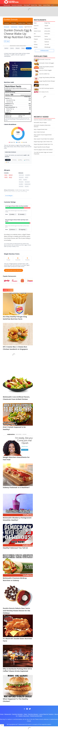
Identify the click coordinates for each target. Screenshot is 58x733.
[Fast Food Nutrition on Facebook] (24, 709)
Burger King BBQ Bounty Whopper (42, 147)
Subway (35, 44)
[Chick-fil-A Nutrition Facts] (14, 281)
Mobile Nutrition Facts (36, 716)
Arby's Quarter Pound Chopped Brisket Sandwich (43, 135)
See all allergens (9, 195)
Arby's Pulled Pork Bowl (39, 132)
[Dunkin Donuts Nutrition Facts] (30, 281)
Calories (12, 48)
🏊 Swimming (26, 160)
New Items (26, 5)
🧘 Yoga (7, 162)
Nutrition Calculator (17, 5)
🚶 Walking (8, 160)
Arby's (35, 23)
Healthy (13, 214)
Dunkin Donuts (37, 31)
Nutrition (6, 23)
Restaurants (7, 5)
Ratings (23, 48)
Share (7, 41)
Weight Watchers (31, 23)
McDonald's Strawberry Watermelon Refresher (42, 126)
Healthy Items (21, 23)
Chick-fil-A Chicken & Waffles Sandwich (43, 119)
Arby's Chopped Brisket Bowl (40, 129)
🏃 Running (14, 160)
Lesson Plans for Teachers (46, 714)
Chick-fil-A (36, 25)
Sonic (35, 41)
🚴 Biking (20, 160)
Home (1, 714)
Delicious (14, 229)
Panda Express (37, 36)
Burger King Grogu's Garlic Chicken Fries (43, 141)
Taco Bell (46, 44)
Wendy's (36, 47)
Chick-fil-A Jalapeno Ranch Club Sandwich (43, 149)
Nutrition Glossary (33, 714)
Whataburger (47, 47)
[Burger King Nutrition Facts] (22, 281)
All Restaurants (44, 50)
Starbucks (46, 41)
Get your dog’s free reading (28, 69)
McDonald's (47, 33)
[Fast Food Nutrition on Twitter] (29, 709)
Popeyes (36, 39)
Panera (46, 36)
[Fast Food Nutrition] (11, 2)
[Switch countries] (52, 5)
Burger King (47, 23)
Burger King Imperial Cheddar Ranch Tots (43, 144)
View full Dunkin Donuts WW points (13, 270)
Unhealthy (23, 214)
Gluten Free (34, 5)
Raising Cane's (47, 39)
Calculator (13, 23)
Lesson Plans (46, 5)
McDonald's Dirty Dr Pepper (40, 122)
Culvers (35, 28)
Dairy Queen (47, 28)
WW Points (29, 48)
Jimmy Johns (47, 31)
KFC (35, 33)
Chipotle (46, 25)
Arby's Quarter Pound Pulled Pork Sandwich (44, 139)
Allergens (17, 48)
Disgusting (23, 229)
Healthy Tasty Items (23, 716)
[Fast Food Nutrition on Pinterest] (26, 709)
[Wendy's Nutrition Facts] (6, 281)
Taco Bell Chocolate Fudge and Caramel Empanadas (43, 153)
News (40, 5)
